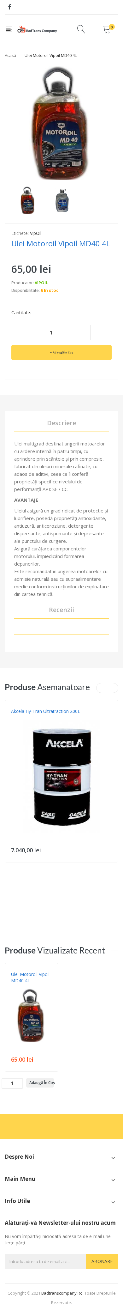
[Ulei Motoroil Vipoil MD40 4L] (28, 200)
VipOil (35, 233)
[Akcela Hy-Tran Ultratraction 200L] (61, 776)
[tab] (61, 631)
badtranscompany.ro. (62, 1293)
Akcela (18, 718)
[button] (11, 785)
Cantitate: (21, 313)
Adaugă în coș (63, 352)
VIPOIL (41, 282)
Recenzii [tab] (61, 609)
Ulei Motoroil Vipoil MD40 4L (30, 977)
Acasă (10, 55)
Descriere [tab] (61, 423)
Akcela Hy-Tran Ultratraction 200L (45, 711)
